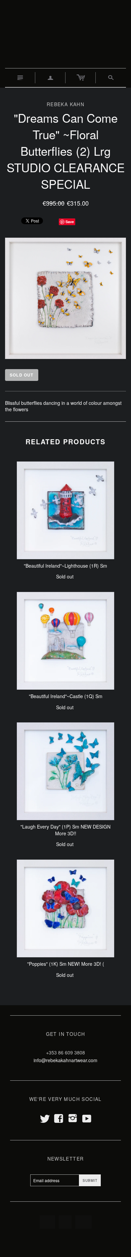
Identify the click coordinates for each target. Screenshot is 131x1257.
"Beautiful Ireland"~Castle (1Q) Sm (65, 696)
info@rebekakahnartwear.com (65, 1060)
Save (70, 221)
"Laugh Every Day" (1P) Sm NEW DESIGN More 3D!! (65, 830)
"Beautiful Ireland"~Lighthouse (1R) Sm (65, 565)
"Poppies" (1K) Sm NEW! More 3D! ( (65, 963)
